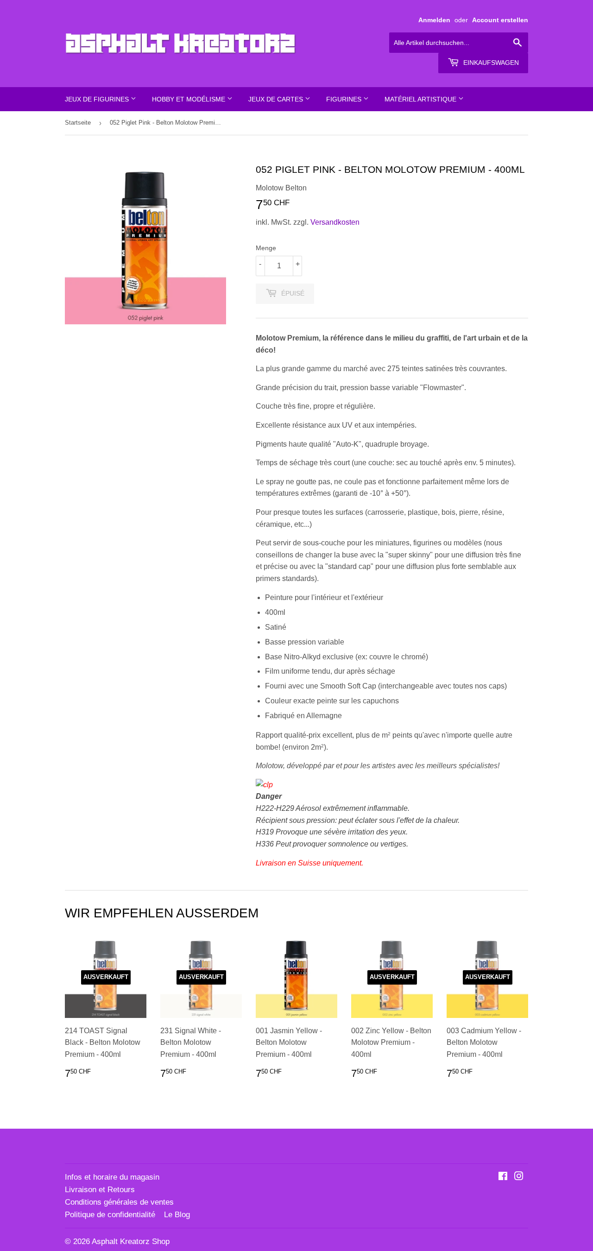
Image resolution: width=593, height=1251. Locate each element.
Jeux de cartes (276, 99)
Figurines (344, 99)
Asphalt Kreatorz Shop (131, 1241)
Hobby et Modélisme (189, 99)
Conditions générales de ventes (119, 1202)
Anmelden (434, 20)
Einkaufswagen (490, 62)
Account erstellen (500, 20)
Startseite (78, 122)
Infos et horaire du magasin (112, 1177)
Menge (266, 248)
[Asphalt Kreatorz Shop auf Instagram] (519, 1177)
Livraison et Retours (100, 1189)
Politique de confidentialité (110, 1214)
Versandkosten (335, 222)
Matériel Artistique (421, 99)
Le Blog (177, 1214)
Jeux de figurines (98, 99)
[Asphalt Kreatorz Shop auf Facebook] (503, 1177)
